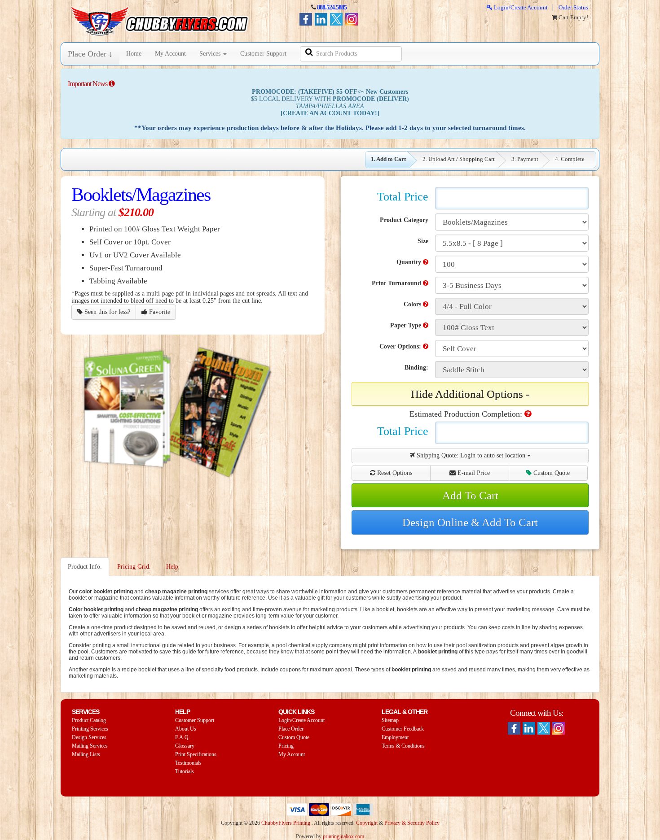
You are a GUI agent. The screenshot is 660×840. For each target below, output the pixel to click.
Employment (395, 737)
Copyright (367, 823)
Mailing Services (90, 746)
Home (133, 53)
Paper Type (406, 325)
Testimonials (188, 763)
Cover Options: (401, 346)
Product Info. (85, 566)
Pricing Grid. (134, 566)
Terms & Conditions (403, 746)
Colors (413, 304)
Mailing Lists (86, 754)
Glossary (184, 746)
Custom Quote (551, 473)
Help (172, 566)
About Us (185, 729)
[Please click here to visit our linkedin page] (529, 728)
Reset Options (393, 473)
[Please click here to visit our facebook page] (305, 19)
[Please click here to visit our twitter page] (543, 728)
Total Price (402, 196)
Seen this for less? (106, 312)
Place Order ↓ (90, 53)
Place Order (291, 729)
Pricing (286, 746)
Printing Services (90, 729)
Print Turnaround (397, 283)
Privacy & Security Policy (412, 823)
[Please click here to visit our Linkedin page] (321, 19)
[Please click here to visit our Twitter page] (336, 19)
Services (210, 53)
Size (423, 241)
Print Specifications (195, 754)
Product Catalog (89, 720)
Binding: (416, 367)
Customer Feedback (403, 729)
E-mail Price (473, 473)
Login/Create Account (520, 7)
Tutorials (184, 771)
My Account (170, 53)
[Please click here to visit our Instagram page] (351, 19)
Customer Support (263, 53)
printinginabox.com (343, 836)
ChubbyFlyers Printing (285, 823)
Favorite (158, 312)
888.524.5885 (332, 7)
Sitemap (390, 720)
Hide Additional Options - (470, 394)
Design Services (89, 737)
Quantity (409, 262)
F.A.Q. (182, 737)
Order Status (573, 7)
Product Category (404, 220)
